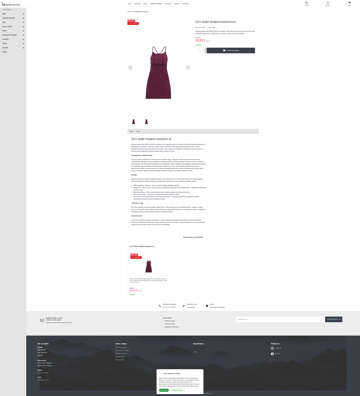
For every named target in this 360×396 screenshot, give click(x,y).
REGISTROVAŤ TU (333, 319)
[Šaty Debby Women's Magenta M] (159, 67)
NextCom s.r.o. (208, 393)
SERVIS (145, 4)
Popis (131, 131)
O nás (129, 4)
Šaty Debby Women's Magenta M (141, 246)
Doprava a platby (119, 359)
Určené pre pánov (170, 321)
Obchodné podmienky (156, 4)
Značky (195, 352)
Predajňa (168, 4)
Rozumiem (164, 390)
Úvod (130, 11)
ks (203, 50)
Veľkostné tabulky (120, 356)
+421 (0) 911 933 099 (43, 373)
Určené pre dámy (170, 324)
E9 (213, 27)
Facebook (177, 4)
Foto (138, 131)
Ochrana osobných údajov (122, 350)
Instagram (185, 4)
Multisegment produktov (172, 327)
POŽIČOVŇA (137, 4)
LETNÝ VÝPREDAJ (7, 9)
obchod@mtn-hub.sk (43, 380)
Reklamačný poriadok (121, 353)
